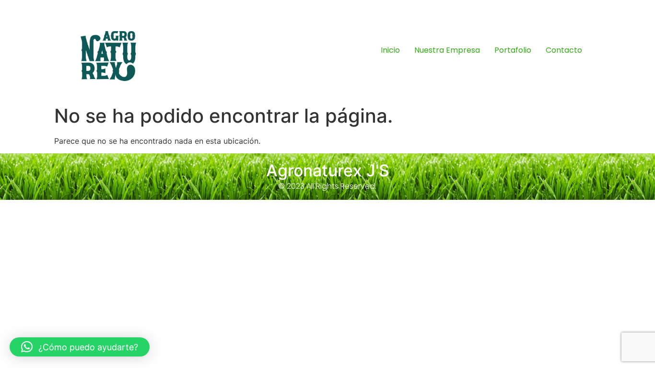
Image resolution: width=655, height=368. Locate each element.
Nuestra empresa (447, 50)
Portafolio (512, 50)
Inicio (390, 50)
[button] (80, 346)
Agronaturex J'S (327, 170)
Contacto (564, 50)
